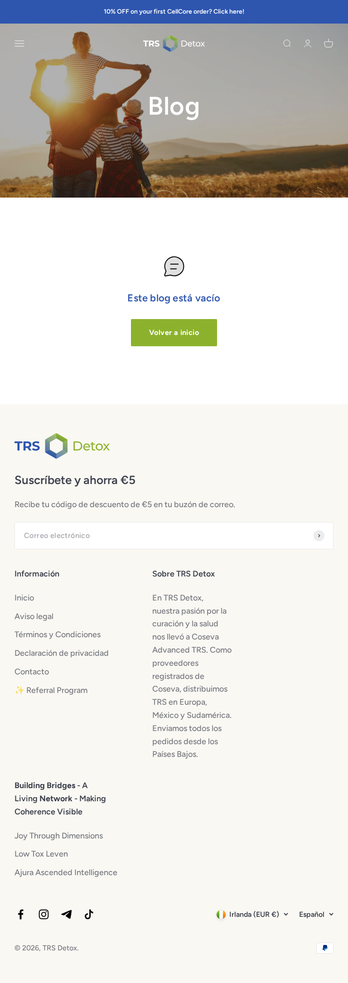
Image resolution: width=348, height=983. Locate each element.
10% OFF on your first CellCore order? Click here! (174, 11)
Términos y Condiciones (57, 634)
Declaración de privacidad (61, 653)
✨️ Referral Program (50, 690)
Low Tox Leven (41, 854)
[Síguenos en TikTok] (89, 914)
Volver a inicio (174, 332)
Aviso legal (33, 616)
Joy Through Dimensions (58, 836)
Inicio (24, 598)
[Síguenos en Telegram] (66, 914)
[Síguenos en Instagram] (44, 914)
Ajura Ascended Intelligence (65, 872)
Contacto (31, 672)
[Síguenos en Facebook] (20, 914)
